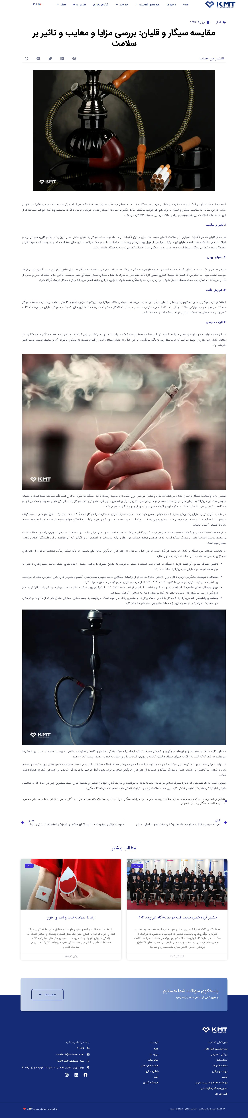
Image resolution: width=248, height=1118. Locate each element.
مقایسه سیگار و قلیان (203, 803)
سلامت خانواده (219, 1065)
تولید (224, 1077)
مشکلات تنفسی (96, 799)
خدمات (124, 5)
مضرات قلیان (58, 799)
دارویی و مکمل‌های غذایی (213, 1088)
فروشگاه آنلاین (150, 1082)
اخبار (218, 22)
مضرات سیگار (76, 799)
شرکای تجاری (101, 5)
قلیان (145, 799)
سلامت (195, 799)
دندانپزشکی (221, 1060)
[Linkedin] (76, 1075)
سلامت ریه (165, 799)
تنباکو (221, 799)
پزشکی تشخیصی (219, 1054)
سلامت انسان (181, 799)
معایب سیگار (40, 799)
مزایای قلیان (115, 799)
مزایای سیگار (132, 799)
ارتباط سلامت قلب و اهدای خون (70, 917)
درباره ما (171, 5)
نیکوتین (184, 803)
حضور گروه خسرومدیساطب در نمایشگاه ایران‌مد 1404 (177, 917)
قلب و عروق (221, 1093)
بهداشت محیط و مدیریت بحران (211, 1082)
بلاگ (63, 5)
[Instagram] (67, 1075)
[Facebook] (86, 1075)
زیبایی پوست (209, 799)
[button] (74, 58)
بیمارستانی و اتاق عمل (216, 1048)
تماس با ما (79, 5)
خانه (186, 5)
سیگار (153, 799)
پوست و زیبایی (219, 1071)
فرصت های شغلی (149, 1065)
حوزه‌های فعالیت (149, 5)
